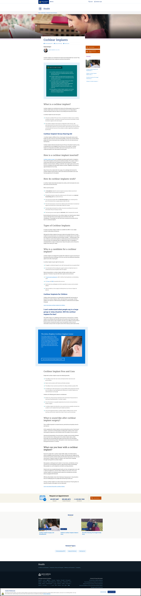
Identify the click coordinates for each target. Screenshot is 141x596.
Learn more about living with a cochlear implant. (54, 486)
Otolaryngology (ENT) (49, 43)
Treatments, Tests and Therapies (51, 12)
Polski (63, 583)
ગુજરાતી (39, 585)
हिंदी (56, 585)
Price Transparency (88, 582)
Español (40, 580)
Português (68, 580)
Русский (62, 580)
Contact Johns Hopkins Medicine (96, 580)
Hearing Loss (66, 43)
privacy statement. (47, 593)
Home (39, 12)
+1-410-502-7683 (79, 499)
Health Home (43, 12)
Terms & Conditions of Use (84, 585)
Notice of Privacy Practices (88, 583)
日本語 (39, 583)
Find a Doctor (91, 47)
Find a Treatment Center (92, 51)
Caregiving (78, 567)
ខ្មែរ (62, 585)
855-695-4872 (66, 499)
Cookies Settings (103, 591)
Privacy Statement (99, 583)
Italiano (39, 581)
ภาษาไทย (44, 585)
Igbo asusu (59, 581)
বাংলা (70, 581)
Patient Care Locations (98, 582)
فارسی (52, 585)
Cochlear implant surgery (49, 159)
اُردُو (49, 585)
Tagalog (58, 580)
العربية (55, 583)
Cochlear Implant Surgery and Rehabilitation (92, 70)
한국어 (43, 583)
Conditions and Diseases (43, 567)
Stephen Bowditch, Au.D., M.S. (54, 49)
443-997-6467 (54, 499)
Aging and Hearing (58, 43)
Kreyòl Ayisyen (49, 583)
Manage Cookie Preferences (97, 587)
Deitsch (59, 585)
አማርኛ (44, 580)
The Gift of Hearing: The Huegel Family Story (92, 78)
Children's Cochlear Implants (91, 81)
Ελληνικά (68, 583)
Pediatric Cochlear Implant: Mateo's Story (91, 74)
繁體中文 (48, 580)
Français (53, 580)
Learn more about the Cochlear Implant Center (52, 359)
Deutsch (59, 583)
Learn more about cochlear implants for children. (54, 305)
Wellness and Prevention (69, 567)
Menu (51, 2)
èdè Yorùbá (65, 581)
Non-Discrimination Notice (96, 585)
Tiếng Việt (45, 581)
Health (47, 8)
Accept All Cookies (111, 591)
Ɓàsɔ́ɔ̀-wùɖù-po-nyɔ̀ (52, 581)
